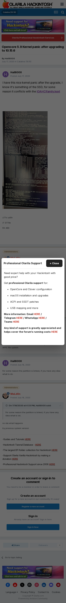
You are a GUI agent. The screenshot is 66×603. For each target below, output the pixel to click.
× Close (54, 263)
